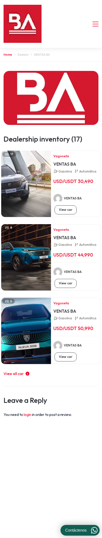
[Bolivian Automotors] (23, 24)
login (28, 414)
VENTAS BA (64, 164)
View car (65, 209)
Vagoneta (61, 156)
